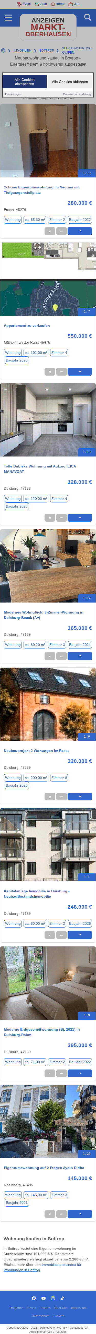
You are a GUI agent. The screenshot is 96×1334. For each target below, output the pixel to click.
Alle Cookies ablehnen (70, 82)
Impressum (79, 1308)
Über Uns (61, 1308)
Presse (31, 1308)
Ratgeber (16, 1308)
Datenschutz (40, 1316)
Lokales (45, 1308)
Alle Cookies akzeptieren (25, 82)
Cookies (58, 1316)
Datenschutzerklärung (77, 94)
